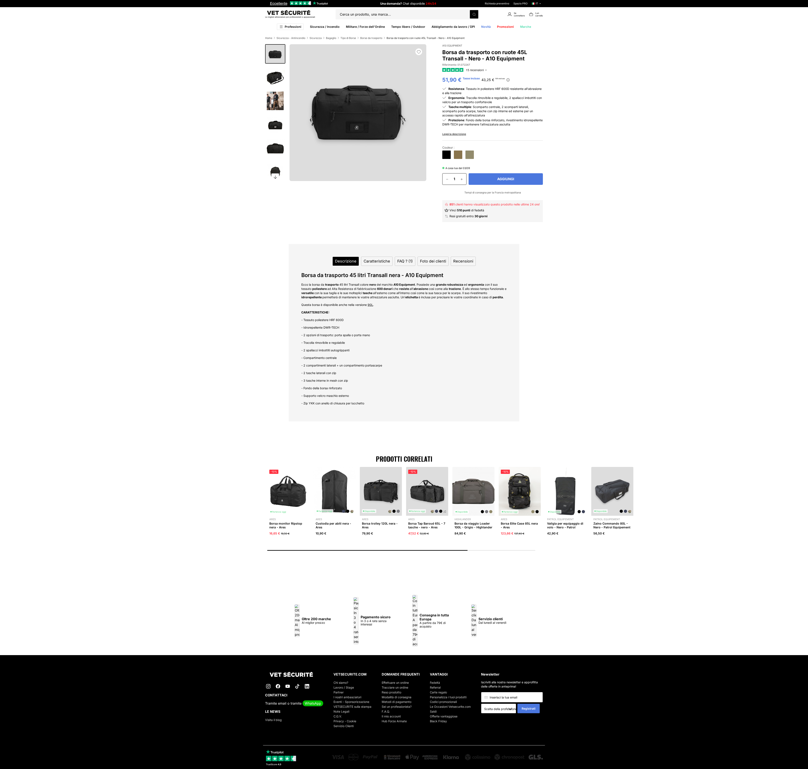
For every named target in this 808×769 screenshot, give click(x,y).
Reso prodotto (391, 692)
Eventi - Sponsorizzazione (351, 702)
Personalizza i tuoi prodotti (448, 697)
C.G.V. (338, 716)
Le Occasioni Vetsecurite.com (450, 706)
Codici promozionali (443, 702)
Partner (339, 692)
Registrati (529, 708)
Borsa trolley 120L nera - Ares (380, 525)
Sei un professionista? (397, 706)
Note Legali (341, 711)
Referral (435, 687)
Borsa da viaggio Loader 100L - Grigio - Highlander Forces (473, 527)
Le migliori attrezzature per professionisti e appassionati (290, 17)
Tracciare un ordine (395, 687)
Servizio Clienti (344, 726)
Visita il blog (273, 720)
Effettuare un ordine (395, 682)
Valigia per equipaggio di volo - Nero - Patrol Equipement (565, 527)
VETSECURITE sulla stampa (352, 706)
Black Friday (438, 721)
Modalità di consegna (396, 697)
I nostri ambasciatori (347, 697)
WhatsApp (313, 703)
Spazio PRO (520, 3)
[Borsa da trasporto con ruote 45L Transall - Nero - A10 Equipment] (446, 155)
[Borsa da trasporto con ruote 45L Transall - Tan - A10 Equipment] (458, 155)
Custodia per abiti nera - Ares (333, 525)
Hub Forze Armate (394, 721)
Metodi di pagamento (396, 702)
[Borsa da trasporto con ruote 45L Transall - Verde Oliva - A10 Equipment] (469, 155)
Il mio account (391, 716)
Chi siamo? (341, 682)
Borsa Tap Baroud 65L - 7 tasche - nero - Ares (426, 525)
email (282, 703)
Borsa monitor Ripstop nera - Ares (285, 525)
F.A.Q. (386, 711)
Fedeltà (435, 682)
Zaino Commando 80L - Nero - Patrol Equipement (611, 525)
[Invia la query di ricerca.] (474, 14)
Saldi (433, 711)
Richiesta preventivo (497, 3)
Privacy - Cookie (345, 721)
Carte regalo (438, 692)
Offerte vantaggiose (443, 716)
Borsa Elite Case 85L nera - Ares (519, 525)
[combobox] (500, 709)
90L (370, 305)
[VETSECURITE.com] (294, 674)
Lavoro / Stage (344, 687)
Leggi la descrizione (454, 134)
